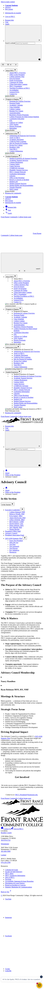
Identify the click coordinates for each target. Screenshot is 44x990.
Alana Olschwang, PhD (17, 518)
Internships (13, 128)
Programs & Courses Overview (20, 101)
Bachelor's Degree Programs (19, 115)
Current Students (11, 5)
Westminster (5, 844)
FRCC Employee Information (15, 875)
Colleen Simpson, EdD (17, 512)
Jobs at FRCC (10, 877)
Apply (7, 24)
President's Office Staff (13, 531)
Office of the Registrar (16, 178)
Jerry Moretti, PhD (15, 527)
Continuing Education (16, 119)
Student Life (13, 182)
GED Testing (13, 124)
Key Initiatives (14, 550)
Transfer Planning (15, 187)
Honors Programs (15, 126)
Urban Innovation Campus (18, 84)
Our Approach (14, 546)
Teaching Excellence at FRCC (19, 88)
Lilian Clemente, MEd (16, 520)
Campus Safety (14, 164)
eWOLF (8, 7)
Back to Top (6, 892)
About (7, 473)
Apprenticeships (14, 113)
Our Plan (12, 544)
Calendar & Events (11, 870)
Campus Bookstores (16, 162)
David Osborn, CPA (16, 523)
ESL (10, 120)
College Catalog (14, 109)
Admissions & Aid (13, 132)
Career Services (14, 166)
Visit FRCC (13, 149)
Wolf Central (13, 189)
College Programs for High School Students (24, 117)
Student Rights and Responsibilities (21, 185)
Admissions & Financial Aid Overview (22, 136)
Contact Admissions (16, 151)
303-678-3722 (5, 840)
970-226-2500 (5, 862)
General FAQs (14, 92)
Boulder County (6, 833)
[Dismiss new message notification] (41, 976)
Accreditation (13, 90)
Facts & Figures (14, 78)
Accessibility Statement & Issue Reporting (19, 881)
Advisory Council (11, 533)
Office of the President (17, 75)
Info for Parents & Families (18, 143)
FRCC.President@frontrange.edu (26, 795)
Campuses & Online (16, 82)
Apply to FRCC (14, 138)
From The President (16, 541)
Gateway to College (16, 122)
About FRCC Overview (17, 73)
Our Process (13, 548)
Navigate (8, 879)
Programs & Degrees (13, 98)
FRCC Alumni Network (17, 172)
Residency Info (14, 147)
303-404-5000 (5, 851)
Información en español (13, 13)
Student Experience (13, 155)
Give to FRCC (10, 16)
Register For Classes (16, 111)
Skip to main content (8, 2)
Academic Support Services (18, 160)
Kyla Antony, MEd (15, 516)
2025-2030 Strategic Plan (13, 538)
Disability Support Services (18, 170)
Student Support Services (17, 183)
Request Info (9, 20)
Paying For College (16, 145)
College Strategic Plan (16, 76)
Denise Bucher (14, 529)
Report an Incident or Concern (15, 885)
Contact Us (13, 94)
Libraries (12, 176)
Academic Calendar (16, 105)
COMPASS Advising (16, 168)
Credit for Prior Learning (17, 141)
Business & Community (13, 193)
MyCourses (9, 9)
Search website (10, 43)
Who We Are (13, 542)
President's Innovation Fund (14, 535)
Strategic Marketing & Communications (18, 887)
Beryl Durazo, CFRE (16, 522)
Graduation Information (17, 174)
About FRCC (11, 70)
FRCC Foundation (15, 86)
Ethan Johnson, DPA (16, 525)
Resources (12, 552)
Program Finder (14, 103)
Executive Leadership (12, 510)
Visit (6, 22)
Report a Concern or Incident (19, 180)
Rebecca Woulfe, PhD (16, 514)
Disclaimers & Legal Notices (15, 883)
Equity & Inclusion (15, 80)
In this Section (8, 504)
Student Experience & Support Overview (23, 158)
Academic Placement (16, 139)
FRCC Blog (9, 874)
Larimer (3, 855)
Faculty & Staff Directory (13, 872)
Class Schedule (14, 107)
